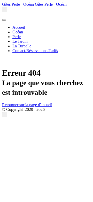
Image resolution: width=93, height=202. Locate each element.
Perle (16, 36)
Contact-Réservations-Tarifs (35, 50)
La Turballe (21, 46)
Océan (17, 32)
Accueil (18, 27)
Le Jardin (20, 41)
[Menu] (4, 20)
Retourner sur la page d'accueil (27, 105)
